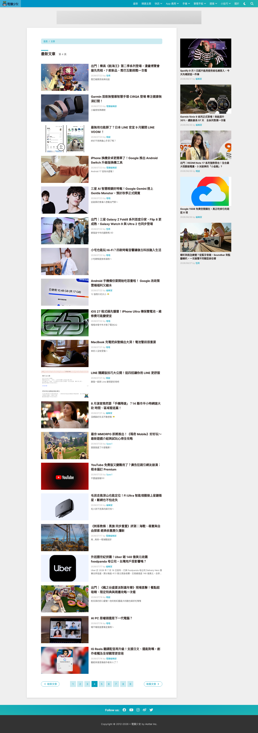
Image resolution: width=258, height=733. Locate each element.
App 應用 (171, 3)
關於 (236, 3)
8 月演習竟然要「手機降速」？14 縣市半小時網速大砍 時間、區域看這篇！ (126, 406)
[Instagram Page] (138, 710)
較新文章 (52, 683)
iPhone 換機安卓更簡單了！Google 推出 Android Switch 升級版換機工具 (124, 160)
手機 (185, 3)
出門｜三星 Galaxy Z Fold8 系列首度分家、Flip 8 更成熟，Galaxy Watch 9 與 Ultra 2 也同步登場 (126, 222)
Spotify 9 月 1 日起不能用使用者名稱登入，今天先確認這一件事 (204, 72)
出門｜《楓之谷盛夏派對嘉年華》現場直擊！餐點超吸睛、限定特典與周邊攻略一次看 (125, 590)
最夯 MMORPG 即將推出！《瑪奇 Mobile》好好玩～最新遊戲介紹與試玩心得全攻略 (126, 436)
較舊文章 (151, 683)
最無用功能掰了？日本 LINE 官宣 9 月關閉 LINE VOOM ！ (123, 130)
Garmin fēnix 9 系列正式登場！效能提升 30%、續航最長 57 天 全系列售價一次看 (203, 118)
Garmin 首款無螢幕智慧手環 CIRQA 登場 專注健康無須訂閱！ (126, 99)
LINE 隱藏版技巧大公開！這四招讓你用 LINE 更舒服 (125, 373)
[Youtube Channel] (131, 710)
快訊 (157, 3)
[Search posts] (252, 3)
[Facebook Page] (124, 710)
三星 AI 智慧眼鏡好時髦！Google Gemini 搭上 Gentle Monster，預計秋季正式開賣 (122, 191)
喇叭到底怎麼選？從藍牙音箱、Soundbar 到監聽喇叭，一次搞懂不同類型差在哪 (205, 256)
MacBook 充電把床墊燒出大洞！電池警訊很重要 (123, 342)
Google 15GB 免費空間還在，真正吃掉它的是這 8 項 (204, 210)
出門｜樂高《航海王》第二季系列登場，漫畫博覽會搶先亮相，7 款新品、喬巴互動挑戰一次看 (125, 68)
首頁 (45, 41)
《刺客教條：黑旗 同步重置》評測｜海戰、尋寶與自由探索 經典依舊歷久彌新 (125, 528)
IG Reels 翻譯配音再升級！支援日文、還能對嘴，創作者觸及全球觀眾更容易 (125, 651)
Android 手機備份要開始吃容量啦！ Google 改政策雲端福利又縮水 (125, 283)
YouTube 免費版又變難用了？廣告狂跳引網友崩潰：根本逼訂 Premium (126, 467)
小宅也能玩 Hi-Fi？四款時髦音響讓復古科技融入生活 (126, 250)
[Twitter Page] (151, 710)
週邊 (212, 3)
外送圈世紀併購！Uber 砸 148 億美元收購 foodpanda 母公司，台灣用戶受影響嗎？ (119, 559)
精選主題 (146, 3)
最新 (135, 3)
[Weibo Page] (144, 710)
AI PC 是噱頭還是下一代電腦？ (112, 618)
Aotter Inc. (151, 724)
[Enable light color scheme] (244, 3)
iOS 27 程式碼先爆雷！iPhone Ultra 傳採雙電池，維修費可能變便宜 (126, 314)
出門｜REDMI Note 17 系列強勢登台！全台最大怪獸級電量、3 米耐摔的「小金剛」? (204, 164)
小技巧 (225, 3)
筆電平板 (199, 3)
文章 (53, 41)
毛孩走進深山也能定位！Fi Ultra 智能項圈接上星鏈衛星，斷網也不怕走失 (126, 498)
